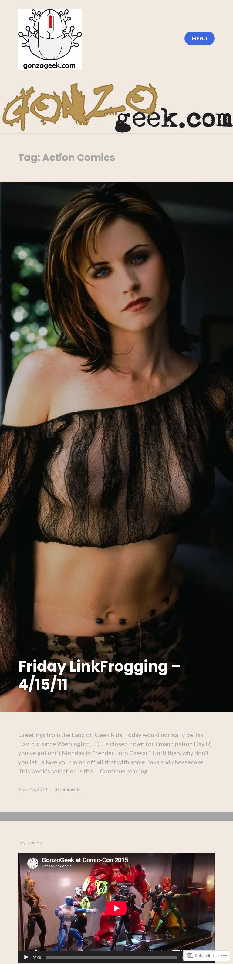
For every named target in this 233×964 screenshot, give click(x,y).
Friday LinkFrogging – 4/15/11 (99, 675)
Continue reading (123, 771)
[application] (116, 908)
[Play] (26, 957)
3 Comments (67, 789)
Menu (200, 38)
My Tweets (30, 842)
